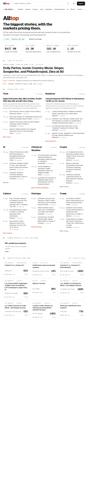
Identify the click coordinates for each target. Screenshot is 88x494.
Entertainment (59, 9)
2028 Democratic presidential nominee (44, 266)
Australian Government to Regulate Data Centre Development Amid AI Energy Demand (47, 181)
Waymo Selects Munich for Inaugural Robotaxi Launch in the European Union (22, 131)
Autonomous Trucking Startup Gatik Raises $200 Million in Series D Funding (46, 220)
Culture (7, 193)
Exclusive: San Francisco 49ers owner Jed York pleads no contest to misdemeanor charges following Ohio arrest (67, 121)
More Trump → (65, 231)
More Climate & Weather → (40, 188)
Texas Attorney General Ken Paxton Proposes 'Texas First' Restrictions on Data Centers (75, 223)
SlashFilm (18, 84)
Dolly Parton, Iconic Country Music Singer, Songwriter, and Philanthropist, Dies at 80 (33, 70)
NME (30, 84)
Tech (41, 9)
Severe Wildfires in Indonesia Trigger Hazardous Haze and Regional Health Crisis (45, 170)
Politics (20, 9)
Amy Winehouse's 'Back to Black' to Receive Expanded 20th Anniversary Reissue (18, 214)
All (6, 3)
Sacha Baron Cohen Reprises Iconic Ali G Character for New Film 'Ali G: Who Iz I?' (17, 225)
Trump (79, 9)
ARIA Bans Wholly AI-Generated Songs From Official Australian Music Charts (25, 118)
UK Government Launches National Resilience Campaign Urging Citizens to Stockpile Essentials (47, 159)
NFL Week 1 (9, 9)
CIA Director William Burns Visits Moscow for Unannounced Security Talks (75, 201)
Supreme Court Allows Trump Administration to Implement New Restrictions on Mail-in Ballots (75, 212)
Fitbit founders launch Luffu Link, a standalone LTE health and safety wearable (46, 211)
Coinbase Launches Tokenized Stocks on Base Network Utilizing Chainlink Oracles (74, 179)
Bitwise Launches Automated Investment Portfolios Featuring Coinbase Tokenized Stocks (74, 167)
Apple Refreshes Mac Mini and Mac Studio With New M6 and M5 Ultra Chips (22, 100)
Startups (36, 193)
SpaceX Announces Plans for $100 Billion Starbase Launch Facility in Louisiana (24, 124)
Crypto (35, 9)
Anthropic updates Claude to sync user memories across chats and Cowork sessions (18, 166)
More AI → (6, 182)
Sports (27, 9)
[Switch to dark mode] (74, 3)
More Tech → (7, 137)
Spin (34, 84)
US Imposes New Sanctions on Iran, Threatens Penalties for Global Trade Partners (65, 128)
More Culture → (8, 233)
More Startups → (37, 227)
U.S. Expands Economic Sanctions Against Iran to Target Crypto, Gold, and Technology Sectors (75, 156)
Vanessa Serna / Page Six (13, 64)
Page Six (25, 84)
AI (67, 9)
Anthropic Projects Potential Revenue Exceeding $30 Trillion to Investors (18, 176)
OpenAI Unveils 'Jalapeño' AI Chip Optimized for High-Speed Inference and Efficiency (68, 135)
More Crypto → (65, 187)
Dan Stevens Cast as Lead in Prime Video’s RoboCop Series (25, 112)
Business (49, 9)
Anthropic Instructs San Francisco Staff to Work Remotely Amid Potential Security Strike (47, 201)
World (73, 9)
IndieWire (11, 84)
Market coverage (35, 39)
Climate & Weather (36, 149)
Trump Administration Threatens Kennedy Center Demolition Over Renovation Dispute (67, 113)
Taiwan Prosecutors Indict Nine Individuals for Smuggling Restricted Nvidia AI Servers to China (18, 156)
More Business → (52, 141)
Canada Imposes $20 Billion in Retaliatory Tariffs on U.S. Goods (65, 100)
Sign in (81, 3)
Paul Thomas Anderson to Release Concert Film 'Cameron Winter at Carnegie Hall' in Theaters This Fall (18, 202)
